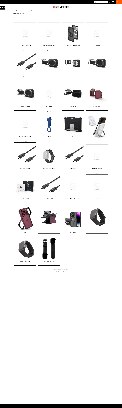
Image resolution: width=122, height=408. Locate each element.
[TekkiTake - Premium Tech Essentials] (61, 7)
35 (63, 271)
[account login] (109, 2)
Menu (3, 7)
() (114, 2)
